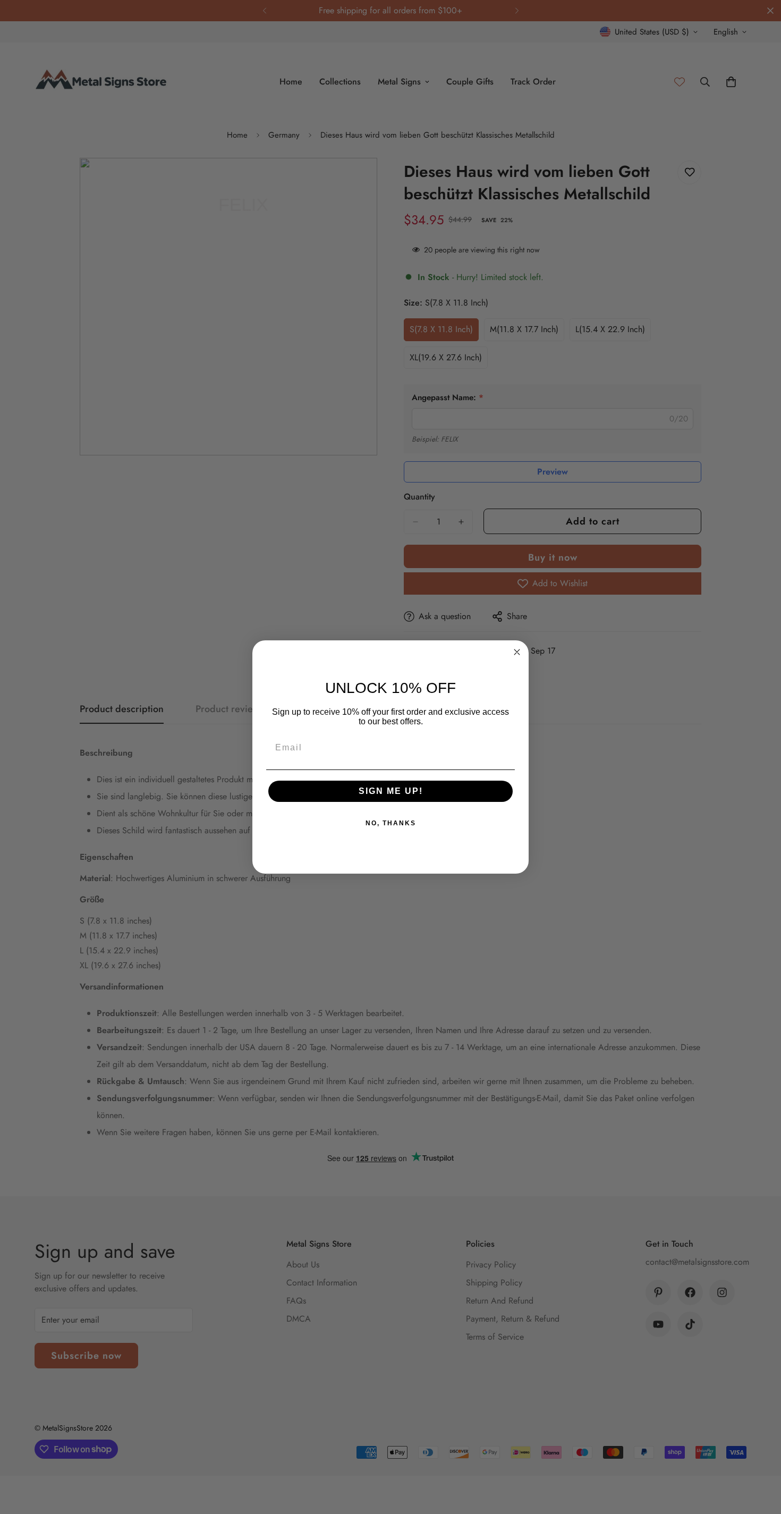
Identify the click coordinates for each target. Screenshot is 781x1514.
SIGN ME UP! (391, 791)
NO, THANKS (391, 823)
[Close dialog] (517, 652)
